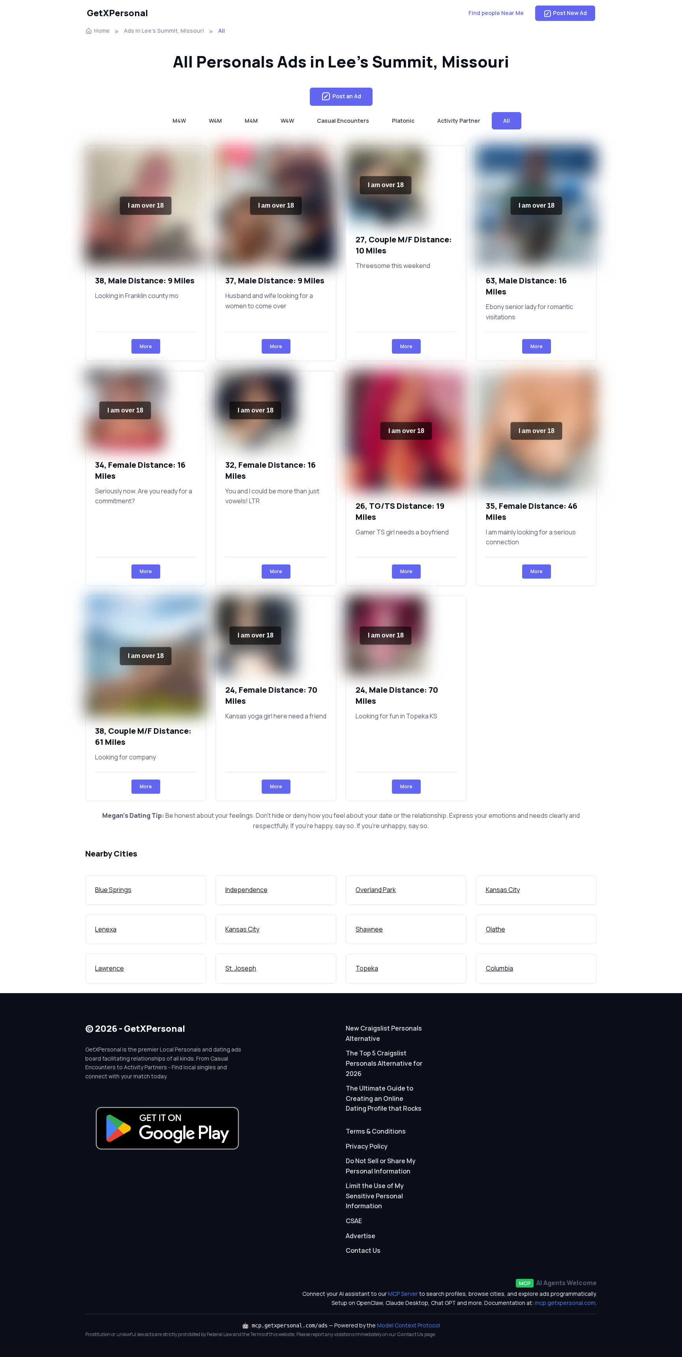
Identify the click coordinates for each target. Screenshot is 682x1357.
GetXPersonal (117, 13)
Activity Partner (458, 120)
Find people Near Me (496, 13)
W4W (287, 120)
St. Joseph (240, 968)
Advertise (360, 1235)
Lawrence (109, 968)
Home (102, 30)
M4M (251, 120)
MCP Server (403, 1293)
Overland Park (376, 889)
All (506, 120)
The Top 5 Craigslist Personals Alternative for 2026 (384, 1063)
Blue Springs (113, 889)
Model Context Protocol (408, 1325)
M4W (179, 120)
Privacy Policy (367, 1146)
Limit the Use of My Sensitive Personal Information (375, 1195)
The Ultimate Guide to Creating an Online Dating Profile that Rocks (384, 1098)
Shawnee (369, 929)
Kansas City (503, 889)
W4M (215, 120)
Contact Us (363, 1250)
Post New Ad (570, 13)
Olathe (495, 929)
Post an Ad (346, 96)
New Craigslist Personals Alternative (384, 1033)
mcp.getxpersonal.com (565, 1302)
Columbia (499, 968)
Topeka (367, 968)
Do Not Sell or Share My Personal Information (381, 1165)
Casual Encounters (343, 120)
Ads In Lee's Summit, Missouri (164, 30)
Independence (246, 889)
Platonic (403, 120)
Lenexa (105, 929)
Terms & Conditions (376, 1131)
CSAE (354, 1220)
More (146, 346)
